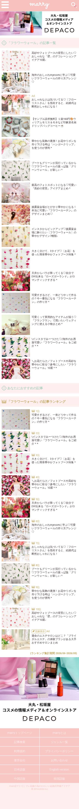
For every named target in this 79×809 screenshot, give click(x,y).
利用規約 (19, 751)
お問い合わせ (59, 760)
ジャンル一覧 (59, 742)
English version (59, 769)
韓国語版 (59, 778)
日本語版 (19, 769)
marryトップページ (19, 732)
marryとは (59, 732)
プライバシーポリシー (59, 751)
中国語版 (19, 778)
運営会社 (19, 760)
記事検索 (19, 742)
